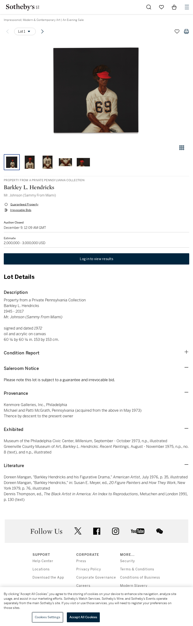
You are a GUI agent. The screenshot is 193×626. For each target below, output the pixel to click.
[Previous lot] (7, 31)
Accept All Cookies (83, 617)
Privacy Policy (88, 569)
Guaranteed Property (24, 204)
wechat (159, 531)
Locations (41, 569)
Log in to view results (96, 259)
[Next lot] (42, 31)
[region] (96, 606)
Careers (83, 586)
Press (81, 561)
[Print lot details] (186, 31)
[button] (96, 90)
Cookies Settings (47, 617)
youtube (138, 531)
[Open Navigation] (187, 7)
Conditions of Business (140, 578)
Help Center (42, 561)
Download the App (48, 578)
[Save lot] (177, 31)
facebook (96, 531)
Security (127, 561)
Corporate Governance (96, 578)
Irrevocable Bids (20, 210)
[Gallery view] (181, 147)
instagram (115, 531)
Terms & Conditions (137, 569)
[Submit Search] (148, 7)
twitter (77, 531)
